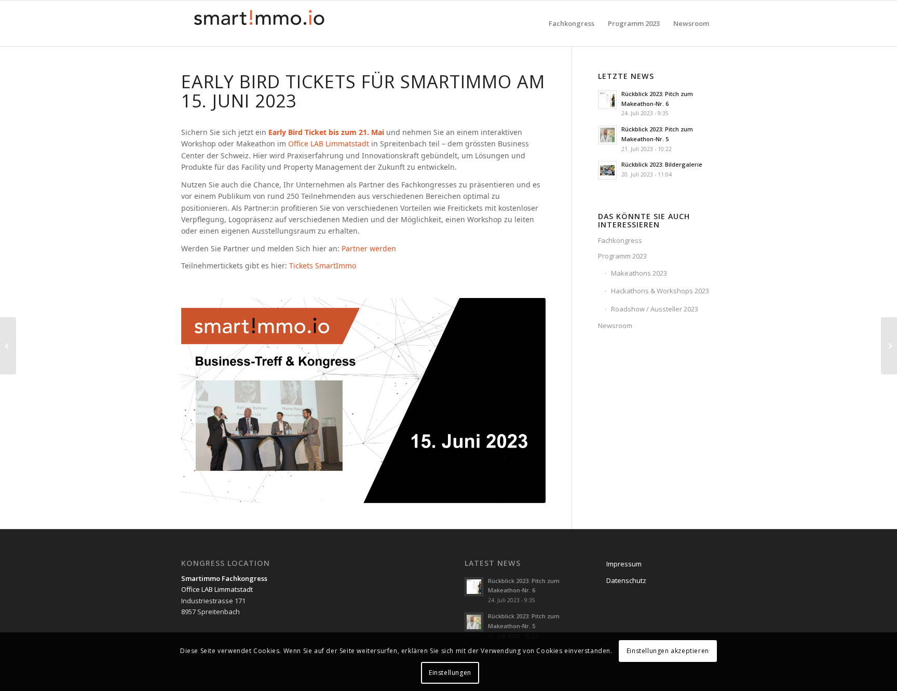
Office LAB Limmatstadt (328, 143)
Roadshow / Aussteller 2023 (654, 309)
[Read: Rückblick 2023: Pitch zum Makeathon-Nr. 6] (607, 99)
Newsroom (615, 325)
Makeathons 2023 (639, 273)
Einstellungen (450, 672)
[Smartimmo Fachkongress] (259, 23)
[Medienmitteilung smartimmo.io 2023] (8, 345)
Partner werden (369, 248)
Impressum (624, 563)
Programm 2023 (622, 256)
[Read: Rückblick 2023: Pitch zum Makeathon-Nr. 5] (607, 135)
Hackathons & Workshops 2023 (660, 290)
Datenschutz (626, 580)
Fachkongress (620, 240)
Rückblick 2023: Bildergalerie (661, 164)
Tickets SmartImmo (322, 265)
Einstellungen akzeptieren (668, 650)
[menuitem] (571, 23)
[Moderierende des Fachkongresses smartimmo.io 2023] (889, 345)
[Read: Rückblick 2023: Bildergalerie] (607, 170)
